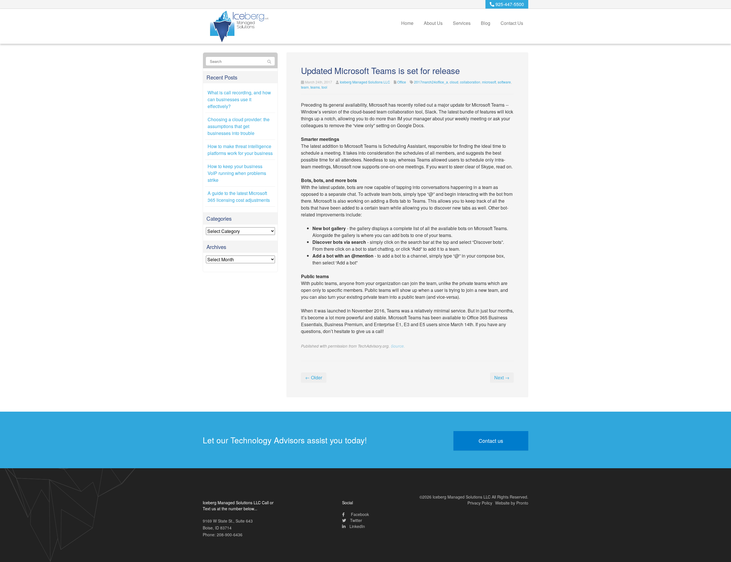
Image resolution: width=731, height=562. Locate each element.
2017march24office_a (431, 81)
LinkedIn (356, 526)
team (305, 87)
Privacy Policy (479, 503)
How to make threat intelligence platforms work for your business (240, 149)
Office (401, 81)
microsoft (489, 81)
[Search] (269, 61)
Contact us (491, 440)
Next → (501, 377)
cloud (454, 81)
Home (407, 23)
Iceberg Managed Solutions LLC (365, 81)
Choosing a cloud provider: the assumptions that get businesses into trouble (239, 126)
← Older (313, 377)
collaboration (470, 81)
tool (324, 87)
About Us (433, 23)
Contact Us (512, 23)
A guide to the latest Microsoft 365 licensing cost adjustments (239, 196)
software (504, 81)
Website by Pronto (511, 503)
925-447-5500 (509, 4)
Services (462, 23)
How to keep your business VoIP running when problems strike (237, 173)
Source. (398, 346)
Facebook (359, 514)
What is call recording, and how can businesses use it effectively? (239, 99)
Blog (485, 23)
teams (315, 87)
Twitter (355, 520)
